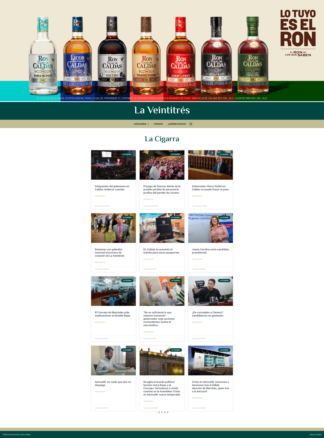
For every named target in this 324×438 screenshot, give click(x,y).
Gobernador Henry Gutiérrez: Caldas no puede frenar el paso (210, 188)
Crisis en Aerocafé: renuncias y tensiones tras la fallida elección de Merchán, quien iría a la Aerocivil (210, 386)
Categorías (140, 124)
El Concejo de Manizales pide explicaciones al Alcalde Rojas (112, 314)
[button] (191, 124)
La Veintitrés (162, 111)
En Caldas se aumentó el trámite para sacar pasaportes (161, 251)
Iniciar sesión (315, 434)
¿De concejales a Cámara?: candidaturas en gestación (208, 314)
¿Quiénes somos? (177, 124)
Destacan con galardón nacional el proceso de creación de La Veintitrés (109, 252)
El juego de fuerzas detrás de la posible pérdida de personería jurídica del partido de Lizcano (161, 189)
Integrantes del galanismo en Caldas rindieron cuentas (112, 188)
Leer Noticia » (100, 196)
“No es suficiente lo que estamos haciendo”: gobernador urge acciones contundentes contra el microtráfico (159, 319)
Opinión (158, 124)
